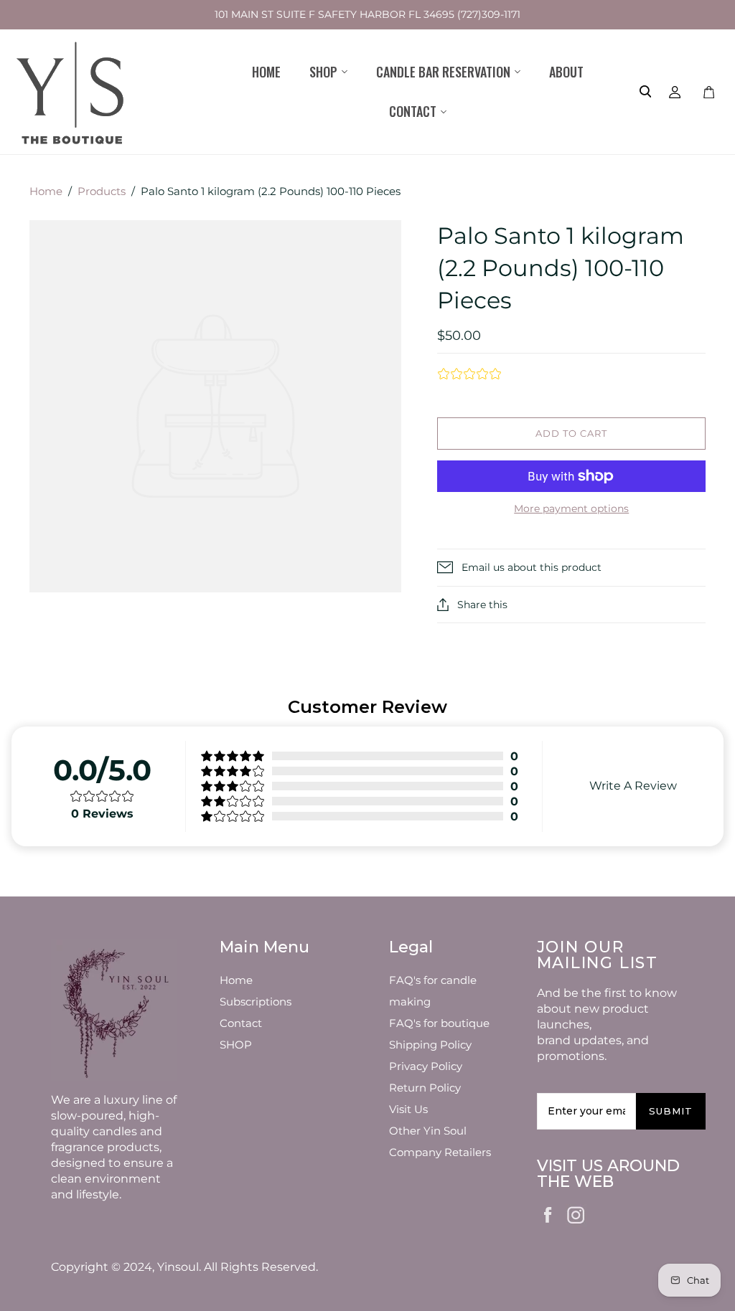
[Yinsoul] (72, 92)
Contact (241, 1023)
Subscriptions (255, 1001)
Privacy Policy (425, 1066)
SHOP (236, 1044)
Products (102, 191)
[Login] (675, 91)
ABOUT (566, 71)
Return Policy (425, 1087)
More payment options (571, 508)
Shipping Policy (430, 1044)
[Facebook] (548, 1213)
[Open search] (645, 92)
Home (266, 71)
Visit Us (408, 1109)
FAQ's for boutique (439, 1023)
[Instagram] (576, 1212)
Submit (671, 1111)
